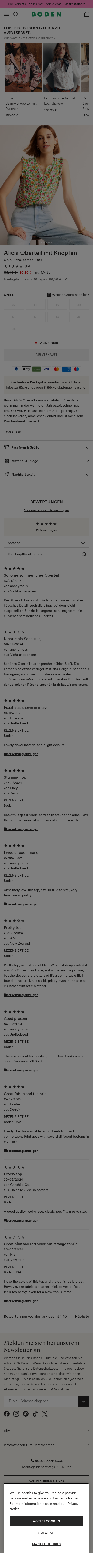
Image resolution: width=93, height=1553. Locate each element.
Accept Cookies (46, 1521)
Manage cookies (46, 1544)
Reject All (46, 1532)
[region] (46, 1518)
